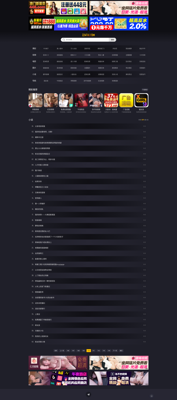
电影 (34, 61)
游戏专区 (87, 49)
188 (78, 350)
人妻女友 (74, 74)
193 (104, 350)
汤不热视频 (87, 81)
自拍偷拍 (60, 55)
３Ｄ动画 (87, 55)
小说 (34, 74)
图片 (34, 68)
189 (83, 350)
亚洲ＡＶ (46, 55)
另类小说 (115, 74)
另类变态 (142, 61)
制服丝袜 (101, 61)
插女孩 (46, 81)
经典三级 (115, 61)
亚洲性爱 (46, 61)
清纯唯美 (115, 68)
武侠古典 (87, 74)
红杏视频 (101, 81)
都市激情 (46, 74)
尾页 (121, 350)
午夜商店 (60, 81)
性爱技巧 (142, 74)
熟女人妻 (101, 55)
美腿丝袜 (101, 68)
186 (68, 350)
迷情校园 (101, 74)
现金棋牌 (129, 49)
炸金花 (115, 49)
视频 (34, 55)
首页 (56, 350)
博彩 (34, 48)
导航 (34, 81)
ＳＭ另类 (142, 55)
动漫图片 (87, 68)
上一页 (62, 350)
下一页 (115, 350)
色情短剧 (115, 81)
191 (93, 350)
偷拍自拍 (60, 61)
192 (99, 350)
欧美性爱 (87, 61)
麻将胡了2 (101, 49)
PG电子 (46, 49)
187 (73, 350)
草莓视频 (74, 81)
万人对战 (74, 49)
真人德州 (60, 49)
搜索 (112, 40)
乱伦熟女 (129, 61)
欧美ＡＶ (74, 55)
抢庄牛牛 (142, 49)
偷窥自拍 (46, 68)
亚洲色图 (60, 68)
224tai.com (88, 35)
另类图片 (142, 68)
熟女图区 (129, 68)
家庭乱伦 (60, 74)
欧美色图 (74, 68)
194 (109, 350)
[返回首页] (151, 396)
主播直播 (129, 55)
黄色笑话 (129, 74)
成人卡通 (74, 61)
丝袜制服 (115, 55)
